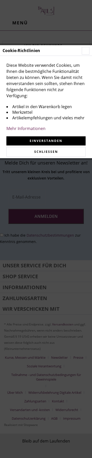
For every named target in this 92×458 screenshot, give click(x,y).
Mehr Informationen (25, 128)
